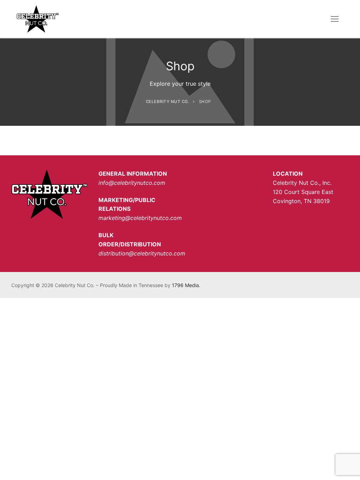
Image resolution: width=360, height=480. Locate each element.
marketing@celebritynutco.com (140, 217)
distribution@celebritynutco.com (141, 253)
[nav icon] (334, 19)
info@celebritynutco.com (131, 182)
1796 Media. (186, 285)
